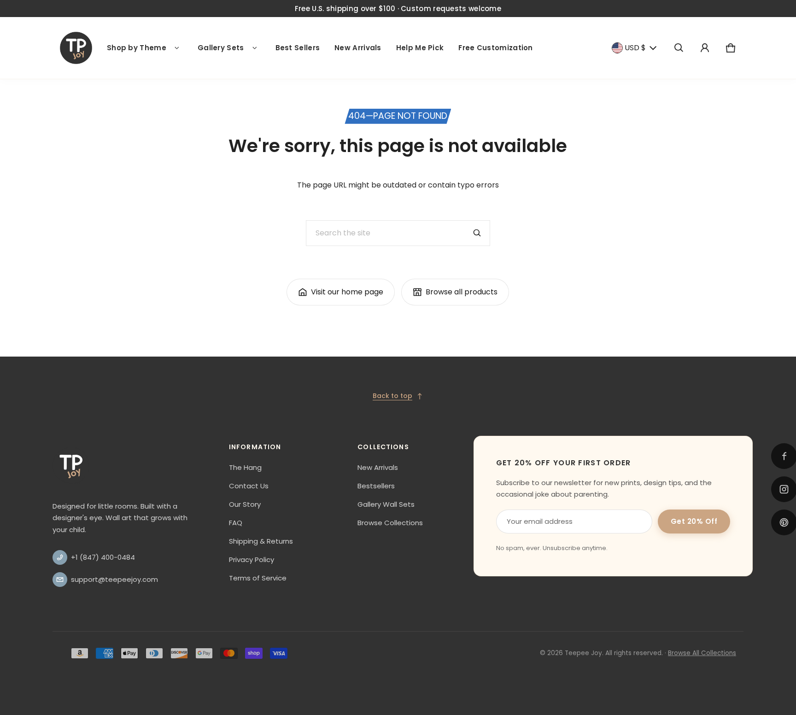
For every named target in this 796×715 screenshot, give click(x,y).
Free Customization (495, 48)
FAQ (235, 522)
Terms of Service (258, 578)
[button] (679, 48)
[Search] (477, 233)
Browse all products (462, 292)
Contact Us (249, 486)
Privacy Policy (251, 559)
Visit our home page (347, 292)
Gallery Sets (221, 48)
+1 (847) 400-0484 (103, 557)
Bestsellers (376, 486)
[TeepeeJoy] (76, 48)
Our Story (245, 504)
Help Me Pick (420, 48)
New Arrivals (357, 48)
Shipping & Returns (261, 541)
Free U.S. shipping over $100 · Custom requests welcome (398, 8)
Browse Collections (390, 522)
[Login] (705, 48)
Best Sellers (297, 48)
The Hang (245, 467)
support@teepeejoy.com (114, 579)
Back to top (392, 395)
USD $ (635, 47)
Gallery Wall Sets (386, 504)
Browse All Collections (702, 653)
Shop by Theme (136, 48)
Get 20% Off (694, 521)
